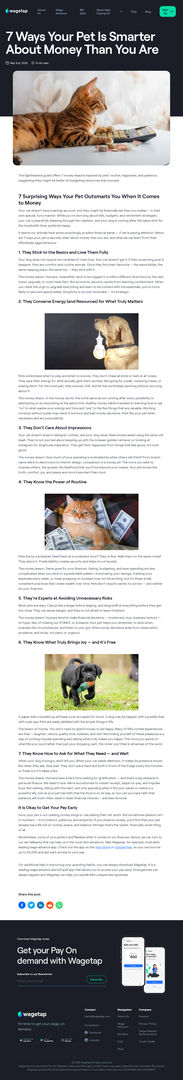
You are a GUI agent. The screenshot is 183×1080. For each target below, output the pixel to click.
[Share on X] (31, 905)
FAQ (134, 11)
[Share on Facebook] (22, 905)
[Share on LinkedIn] (40, 905)
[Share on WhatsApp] (59, 905)
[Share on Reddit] (49, 905)
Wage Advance (61, 11)
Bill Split (83, 11)
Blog (148, 11)
